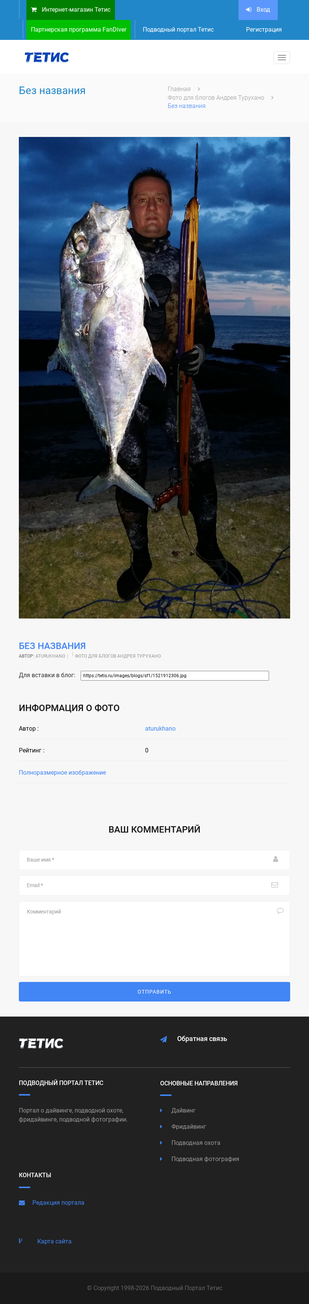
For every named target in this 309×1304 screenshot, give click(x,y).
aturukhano (50, 656)
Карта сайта (54, 1241)
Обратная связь (202, 1039)
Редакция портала (58, 1202)
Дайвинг (183, 1110)
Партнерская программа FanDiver (78, 29)
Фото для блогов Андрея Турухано (217, 97)
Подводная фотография (204, 1159)
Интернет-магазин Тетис (75, 9)
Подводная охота (195, 1142)
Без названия (52, 646)
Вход (262, 9)
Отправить (154, 992)
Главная (180, 89)
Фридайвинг (188, 1126)
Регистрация (264, 29)
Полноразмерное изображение (62, 772)
